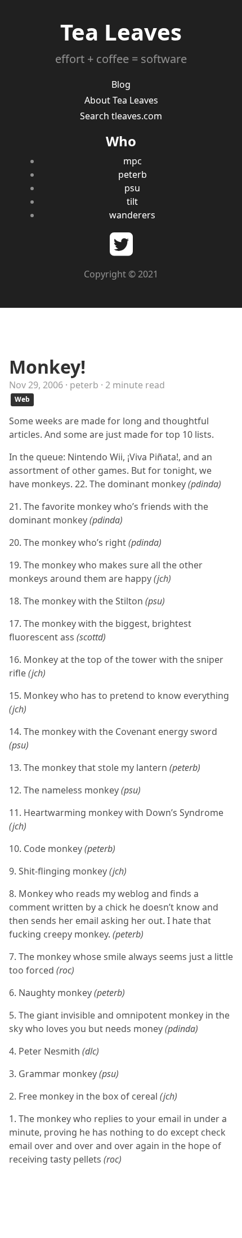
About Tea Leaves (121, 100)
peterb (132, 174)
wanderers (132, 215)
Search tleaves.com (121, 116)
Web (22, 399)
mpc (132, 161)
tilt (132, 201)
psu (132, 188)
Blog (121, 84)
